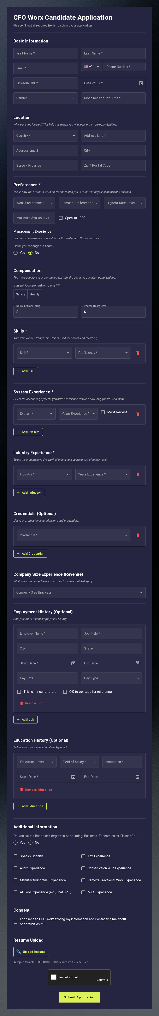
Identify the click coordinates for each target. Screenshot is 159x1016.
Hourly (34, 294)
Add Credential (33, 553)
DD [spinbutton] (93, 83)
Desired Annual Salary (28, 306)
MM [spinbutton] (87, 83)
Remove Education (38, 789)
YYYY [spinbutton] (101, 83)
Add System (30, 432)
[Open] (68, 353)
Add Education (32, 806)
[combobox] (91, 67)
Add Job (28, 719)
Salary (20, 294)
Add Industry (31, 492)
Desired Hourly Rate (95, 306)
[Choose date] (141, 83)
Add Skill (28, 371)
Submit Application (79, 997)
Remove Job (34, 703)
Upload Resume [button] (31, 951)
